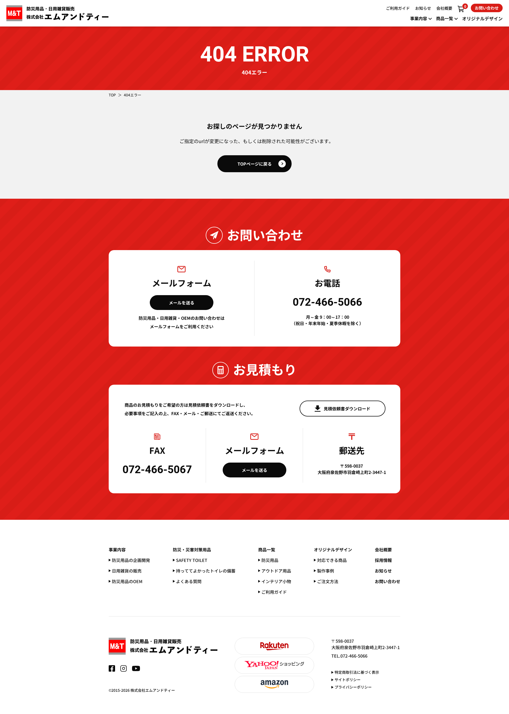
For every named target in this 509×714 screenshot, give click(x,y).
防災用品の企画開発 (131, 560)
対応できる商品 (332, 560)
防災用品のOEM (127, 581)
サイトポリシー (348, 679)
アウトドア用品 (276, 570)
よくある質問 (188, 581)
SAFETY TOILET (191, 560)
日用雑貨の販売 (127, 570)
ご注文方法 (327, 581)
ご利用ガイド (274, 592)
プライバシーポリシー (353, 687)
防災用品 (269, 560)
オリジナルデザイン (333, 549)
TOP (112, 94)
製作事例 (325, 570)
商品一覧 (266, 549)
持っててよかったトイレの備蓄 (205, 570)
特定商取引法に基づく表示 (357, 672)
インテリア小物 (276, 581)
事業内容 (117, 549)
